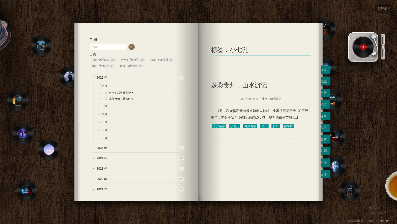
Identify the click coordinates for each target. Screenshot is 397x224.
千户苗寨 (219, 126)
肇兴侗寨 (250, 126)
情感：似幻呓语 (162, 59)
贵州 (264, 126)
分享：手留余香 (132, 59)
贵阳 (276, 126)
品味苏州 (354, 221)
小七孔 (234, 126)
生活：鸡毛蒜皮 (103, 59)
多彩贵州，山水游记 (239, 85)
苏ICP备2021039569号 (376, 221)
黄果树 (288, 126)
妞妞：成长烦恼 (131, 65)
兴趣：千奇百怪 (102, 65)
